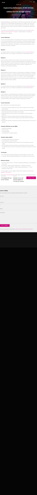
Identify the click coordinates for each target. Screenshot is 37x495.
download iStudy (29, 52)
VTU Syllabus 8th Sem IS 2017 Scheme (6, 178)
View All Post (31, 177)
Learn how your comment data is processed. (24, 229)
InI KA (3, 2)
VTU (7, 23)
